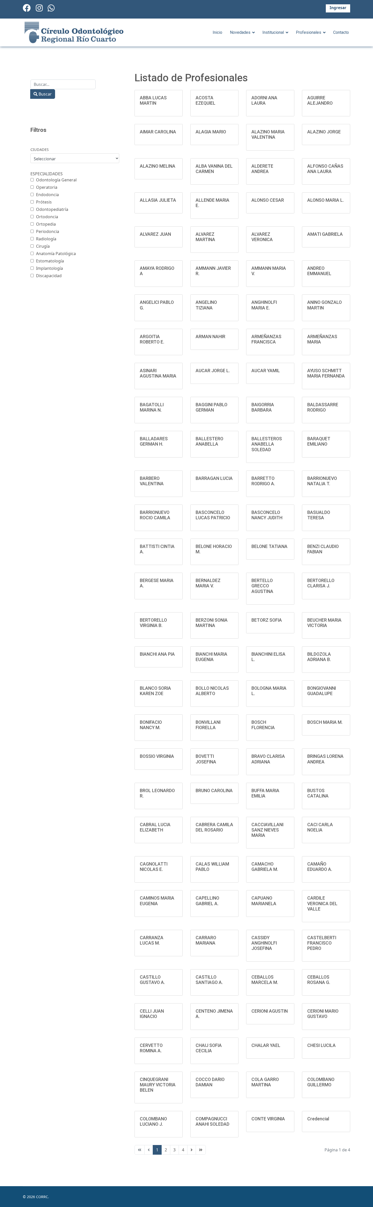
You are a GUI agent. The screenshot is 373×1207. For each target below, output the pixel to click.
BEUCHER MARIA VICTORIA (324, 623)
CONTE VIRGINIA (268, 1118)
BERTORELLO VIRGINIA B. (153, 623)
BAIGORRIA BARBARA (262, 407)
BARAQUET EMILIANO (318, 441)
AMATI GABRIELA (325, 234)
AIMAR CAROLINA (158, 131)
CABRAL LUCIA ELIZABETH (155, 827)
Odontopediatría (52, 209)
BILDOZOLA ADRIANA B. (319, 657)
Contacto (341, 32)
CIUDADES (39, 149)
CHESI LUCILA (321, 1045)
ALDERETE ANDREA (262, 169)
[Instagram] (39, 8)
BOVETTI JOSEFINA (206, 759)
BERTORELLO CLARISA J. (320, 583)
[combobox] (63, 84)
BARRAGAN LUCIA (214, 478)
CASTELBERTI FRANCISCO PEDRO (321, 943)
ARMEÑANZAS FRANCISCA (266, 339)
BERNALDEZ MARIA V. (208, 583)
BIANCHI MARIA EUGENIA (211, 657)
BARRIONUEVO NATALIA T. (322, 481)
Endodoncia (47, 194)
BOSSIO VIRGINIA (157, 756)
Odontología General (56, 180)
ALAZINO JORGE (324, 131)
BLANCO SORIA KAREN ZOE (155, 691)
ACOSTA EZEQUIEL (205, 100)
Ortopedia (46, 224)
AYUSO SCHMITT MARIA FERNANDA (326, 373)
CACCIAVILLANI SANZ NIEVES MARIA (267, 830)
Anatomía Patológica (56, 253)
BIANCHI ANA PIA (157, 654)
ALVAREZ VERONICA (262, 237)
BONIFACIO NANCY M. (151, 725)
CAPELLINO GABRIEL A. (207, 901)
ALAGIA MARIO (211, 131)
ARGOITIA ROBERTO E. (152, 339)
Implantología (49, 268)
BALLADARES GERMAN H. (154, 441)
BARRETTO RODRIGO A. (263, 481)
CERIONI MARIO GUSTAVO (322, 1014)
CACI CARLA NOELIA (320, 827)
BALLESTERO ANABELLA (209, 441)
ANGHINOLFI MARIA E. (264, 305)
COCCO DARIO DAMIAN (210, 1082)
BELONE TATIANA (269, 546)
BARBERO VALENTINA (152, 481)
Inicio (217, 32)
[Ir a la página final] (201, 1150)
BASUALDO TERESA (318, 515)
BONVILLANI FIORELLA (208, 725)
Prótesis (44, 202)
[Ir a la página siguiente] (191, 1150)
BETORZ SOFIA (266, 620)
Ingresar (338, 7)
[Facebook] (27, 8)
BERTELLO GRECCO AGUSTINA (262, 586)
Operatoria (46, 187)
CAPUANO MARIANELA (263, 901)
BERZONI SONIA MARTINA (212, 623)
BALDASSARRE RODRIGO (322, 407)
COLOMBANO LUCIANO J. (153, 1121)
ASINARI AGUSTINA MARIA (158, 373)
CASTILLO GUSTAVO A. (152, 980)
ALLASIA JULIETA (158, 200)
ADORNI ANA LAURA (264, 100)
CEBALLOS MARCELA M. (264, 980)
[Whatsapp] (51, 8)
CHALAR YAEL (265, 1045)
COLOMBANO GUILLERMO (320, 1082)
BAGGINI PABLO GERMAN (211, 407)
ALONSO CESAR (267, 200)
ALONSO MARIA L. (325, 200)
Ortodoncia (47, 217)
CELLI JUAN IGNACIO (152, 1014)
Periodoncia (47, 231)
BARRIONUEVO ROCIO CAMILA (155, 515)
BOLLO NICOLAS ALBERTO (212, 691)
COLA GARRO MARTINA (265, 1082)
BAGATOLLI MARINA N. (152, 407)
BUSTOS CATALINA (318, 793)
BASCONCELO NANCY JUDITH (266, 515)
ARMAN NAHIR (210, 336)
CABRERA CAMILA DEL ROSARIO (214, 827)
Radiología (46, 239)
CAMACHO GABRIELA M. (264, 866)
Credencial (318, 1118)
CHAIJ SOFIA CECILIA (209, 1048)
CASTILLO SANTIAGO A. (209, 980)
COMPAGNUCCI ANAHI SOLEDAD (212, 1121)
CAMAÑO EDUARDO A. (319, 866)
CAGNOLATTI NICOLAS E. (153, 866)
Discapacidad (49, 275)
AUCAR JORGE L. (213, 370)
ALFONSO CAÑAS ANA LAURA (325, 169)
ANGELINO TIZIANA (206, 305)
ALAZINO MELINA (157, 166)
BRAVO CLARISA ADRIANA (268, 759)
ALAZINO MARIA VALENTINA (268, 134)
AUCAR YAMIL (265, 370)
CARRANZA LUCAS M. (151, 940)
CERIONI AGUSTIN (269, 1011)
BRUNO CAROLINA (214, 790)
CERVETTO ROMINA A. (151, 1048)
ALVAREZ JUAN (155, 234)
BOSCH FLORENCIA (263, 725)
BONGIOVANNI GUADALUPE (321, 691)
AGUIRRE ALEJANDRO (320, 100)
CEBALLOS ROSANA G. (318, 980)
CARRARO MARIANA (206, 940)
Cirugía (43, 246)
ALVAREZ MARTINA (205, 237)
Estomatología (50, 261)
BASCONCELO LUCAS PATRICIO (213, 515)
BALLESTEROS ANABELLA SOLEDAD (266, 444)
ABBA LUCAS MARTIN (153, 100)
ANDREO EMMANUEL (319, 271)
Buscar (45, 94)
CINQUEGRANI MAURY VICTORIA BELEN (158, 1085)
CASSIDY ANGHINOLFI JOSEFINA (264, 943)
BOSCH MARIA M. (325, 722)
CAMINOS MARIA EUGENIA (157, 901)
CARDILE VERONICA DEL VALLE (322, 903)
